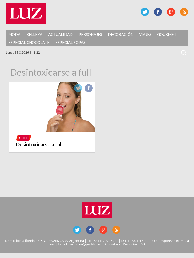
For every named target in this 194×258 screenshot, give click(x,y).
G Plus (171, 12)
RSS (184, 12)
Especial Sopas (70, 42)
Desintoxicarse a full (39, 144)
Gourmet (166, 34)
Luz (26, 13)
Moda (14, 34)
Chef (23, 138)
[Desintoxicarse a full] (52, 130)
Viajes (145, 34)
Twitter (145, 12)
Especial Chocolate (29, 42)
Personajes (90, 34)
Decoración (120, 34)
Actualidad (60, 34)
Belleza (34, 34)
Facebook (158, 12)
